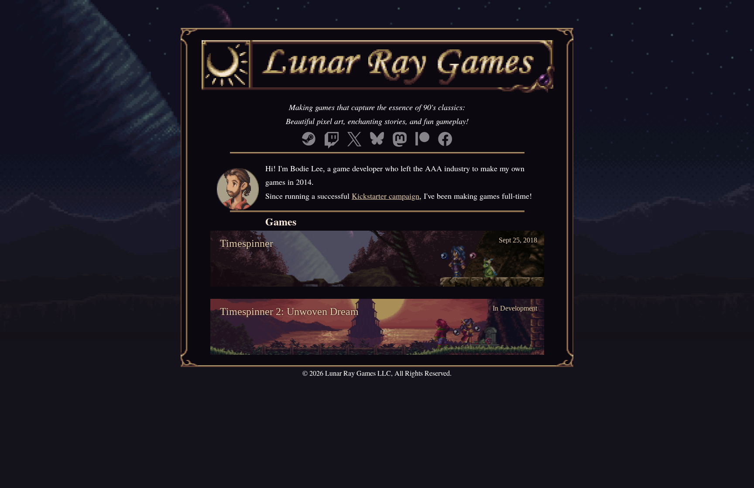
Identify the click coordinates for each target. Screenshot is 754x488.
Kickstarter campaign (385, 195)
